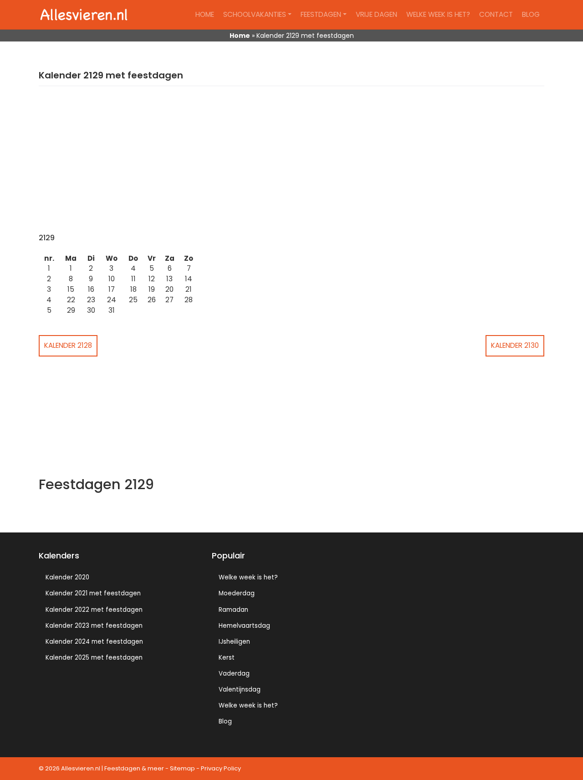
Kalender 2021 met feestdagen (93, 593)
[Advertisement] (291, 165)
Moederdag (237, 593)
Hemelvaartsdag (244, 625)
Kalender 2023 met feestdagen (94, 625)
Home (204, 14)
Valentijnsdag (240, 689)
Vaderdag (234, 673)
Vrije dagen (376, 14)
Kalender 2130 (515, 345)
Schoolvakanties (254, 14)
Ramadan (233, 609)
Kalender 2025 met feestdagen (94, 657)
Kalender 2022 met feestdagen (94, 609)
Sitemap (182, 768)
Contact (496, 14)
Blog (531, 14)
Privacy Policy (221, 768)
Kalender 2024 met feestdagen (94, 641)
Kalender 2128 (68, 345)
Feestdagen (321, 14)
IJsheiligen (234, 641)
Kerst (227, 657)
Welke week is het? (438, 14)
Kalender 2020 (67, 577)
